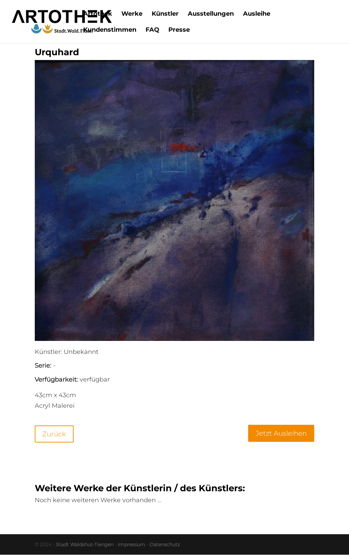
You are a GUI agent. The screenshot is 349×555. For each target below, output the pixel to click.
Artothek (97, 14)
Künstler (165, 14)
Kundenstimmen (109, 30)
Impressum (131, 544)
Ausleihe (256, 14)
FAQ (152, 30)
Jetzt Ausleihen (281, 433)
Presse (179, 30)
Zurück (54, 434)
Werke (131, 14)
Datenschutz (165, 544)
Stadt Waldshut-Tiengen (84, 544)
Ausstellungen (211, 14)
